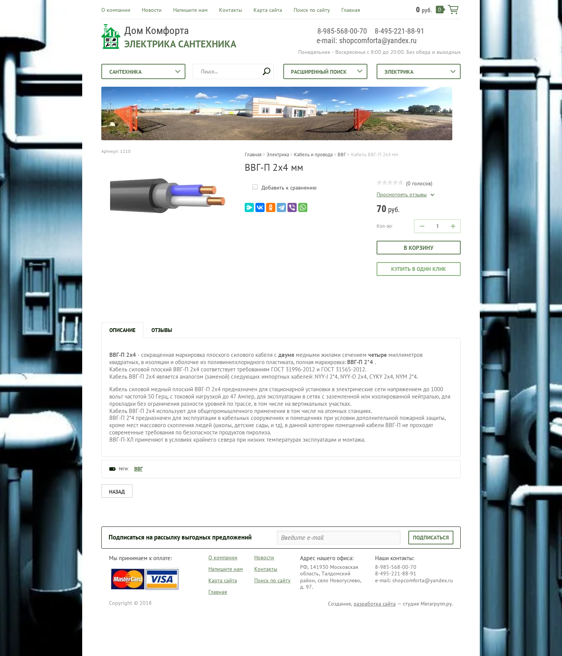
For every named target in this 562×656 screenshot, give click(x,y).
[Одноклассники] (270, 207)
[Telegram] (281, 207)
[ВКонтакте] (260, 207)
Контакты (230, 9)
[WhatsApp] (302, 207)
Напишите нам (190, 9)
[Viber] (292, 207)
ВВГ (138, 468)
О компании (115, 9)
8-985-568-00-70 (342, 31)
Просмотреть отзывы (402, 194)
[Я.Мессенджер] (249, 207)
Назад (117, 491)
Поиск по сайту (312, 9)
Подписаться (431, 537)
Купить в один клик (418, 269)
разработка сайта (375, 603)
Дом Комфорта (156, 30)
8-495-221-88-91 (399, 31)
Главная (350, 9)
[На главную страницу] (110, 37)
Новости (152, 9)
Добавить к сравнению (288, 187)
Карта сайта (267, 9)
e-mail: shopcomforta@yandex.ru (367, 40)
